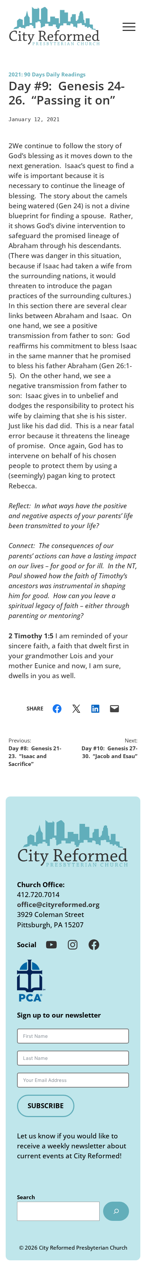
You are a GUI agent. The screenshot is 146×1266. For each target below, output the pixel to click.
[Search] (116, 1211)
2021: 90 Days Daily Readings (47, 74)
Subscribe (46, 1105)
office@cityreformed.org (58, 904)
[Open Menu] (128, 27)
